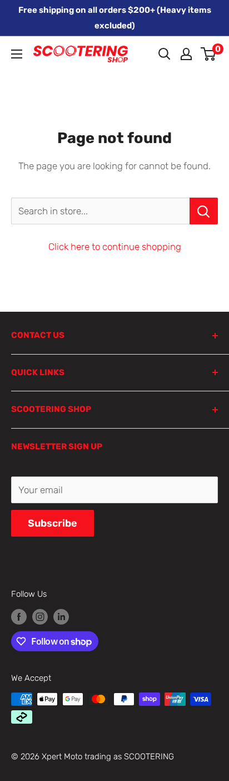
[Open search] (164, 54)
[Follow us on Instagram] (40, 616)
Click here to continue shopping (114, 246)
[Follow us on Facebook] (19, 616)
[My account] (186, 54)
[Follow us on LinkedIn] (61, 616)
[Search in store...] (204, 211)
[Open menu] (16, 54)
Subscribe (52, 523)
